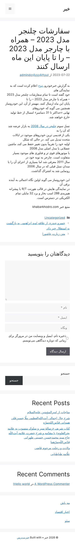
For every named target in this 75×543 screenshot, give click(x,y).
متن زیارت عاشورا (53, 234)
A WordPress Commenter (52, 484)
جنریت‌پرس (23, 537)
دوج (41, 85)
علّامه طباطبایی (60, 454)
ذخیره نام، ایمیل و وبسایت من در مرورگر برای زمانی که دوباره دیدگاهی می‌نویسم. (37, 338)
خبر (66, 8)
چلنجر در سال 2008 (43, 126)
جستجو (65, 373)
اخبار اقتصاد (62, 512)
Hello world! (21, 484)
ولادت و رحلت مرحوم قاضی (52, 448)
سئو (67, 521)
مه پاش (65, 503)
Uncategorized (54, 217)
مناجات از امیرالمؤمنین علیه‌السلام (48, 412)
